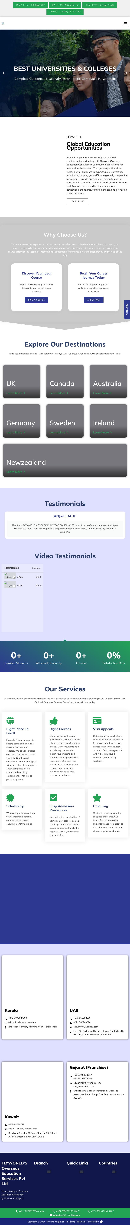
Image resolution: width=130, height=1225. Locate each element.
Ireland (104, 423)
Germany (20, 423)
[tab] (22, 577)
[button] (125, 23)
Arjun (20, 577)
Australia (107, 383)
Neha (20, 585)
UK (11, 383)
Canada (62, 383)
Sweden (62, 423)
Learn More (14, 393)
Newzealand (26, 462)
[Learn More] (24, 393)
